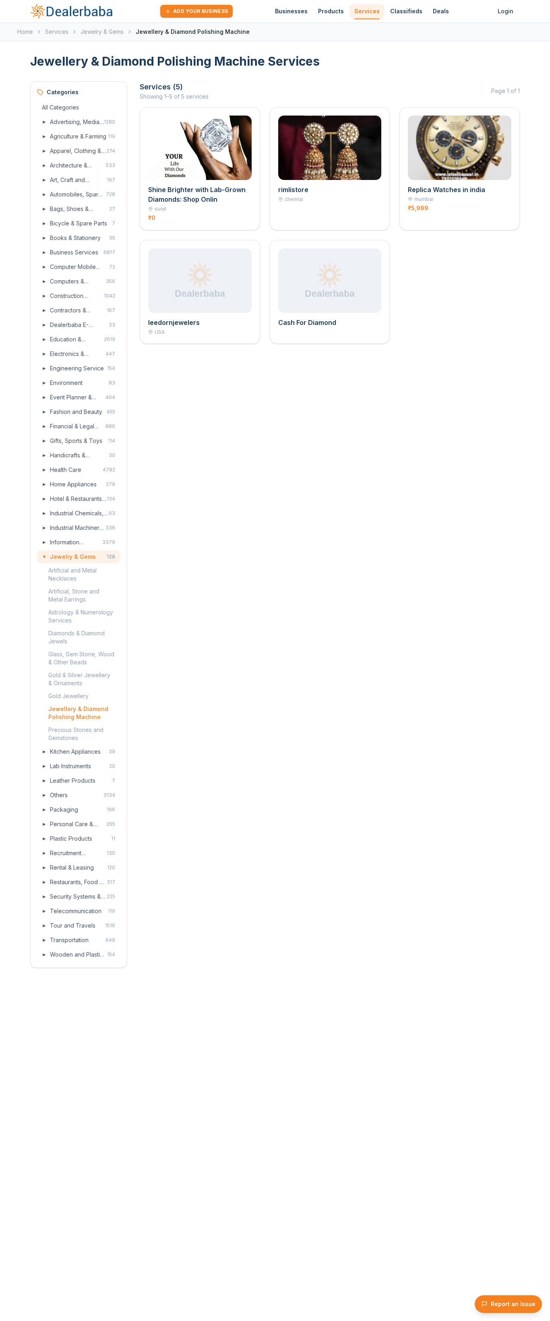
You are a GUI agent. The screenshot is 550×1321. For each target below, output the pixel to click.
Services (367, 11)
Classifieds (406, 11)
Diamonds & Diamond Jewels (76, 637)
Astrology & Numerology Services (80, 616)
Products (331, 11)
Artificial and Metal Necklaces (72, 574)
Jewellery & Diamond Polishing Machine (78, 712)
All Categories (60, 107)
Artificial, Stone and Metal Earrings (73, 595)
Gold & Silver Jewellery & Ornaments (79, 679)
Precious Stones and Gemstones (75, 733)
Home (25, 31)
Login (505, 11)
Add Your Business (200, 11)
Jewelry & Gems (102, 31)
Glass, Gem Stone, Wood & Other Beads (81, 658)
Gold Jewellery (68, 696)
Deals (441, 11)
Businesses (291, 11)
